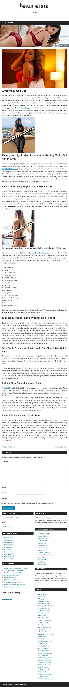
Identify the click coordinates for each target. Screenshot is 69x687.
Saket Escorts (42, 615)
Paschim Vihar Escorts (44, 620)
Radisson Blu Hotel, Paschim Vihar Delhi (16, 568)
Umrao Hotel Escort (10, 577)
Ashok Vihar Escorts (44, 632)
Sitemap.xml (7, 599)
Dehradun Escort (9, 542)
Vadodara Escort (9, 545)
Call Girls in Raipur (43, 667)
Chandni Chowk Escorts (45, 641)
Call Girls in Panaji (43, 676)
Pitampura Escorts (43, 608)
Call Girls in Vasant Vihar (45, 674)
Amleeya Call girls (60, 447)
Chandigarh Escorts (43, 533)
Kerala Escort (8, 549)
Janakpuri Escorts (43, 622)
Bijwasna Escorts (43, 639)
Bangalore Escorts (43, 536)
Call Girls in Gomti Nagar (45, 665)
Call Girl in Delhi (42, 540)
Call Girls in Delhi (7, 526)
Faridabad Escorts (43, 545)
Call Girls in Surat (43, 672)
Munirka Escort (42, 548)
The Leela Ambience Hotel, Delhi (13, 570)
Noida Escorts (42, 559)
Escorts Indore (42, 550)
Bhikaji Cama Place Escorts (46, 634)
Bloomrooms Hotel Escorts (12, 587)
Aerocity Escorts (43, 594)
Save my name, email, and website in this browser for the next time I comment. (28, 503)
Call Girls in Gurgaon (44, 552)
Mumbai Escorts (42, 538)
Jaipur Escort (42, 557)
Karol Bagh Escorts (43, 617)
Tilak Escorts (41, 629)
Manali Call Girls (9, 559)
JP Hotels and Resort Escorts (13, 582)
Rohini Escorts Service (44, 603)
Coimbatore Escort (9, 552)
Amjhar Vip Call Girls (9, 447)
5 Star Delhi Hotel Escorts (11, 580)
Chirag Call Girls (42, 643)
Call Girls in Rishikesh (44, 660)
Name (4, 487)
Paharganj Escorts (43, 599)
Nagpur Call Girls (9, 556)
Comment (5, 461)
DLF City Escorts (43, 655)
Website (4, 498)
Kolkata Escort (8, 547)
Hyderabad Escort (9, 554)
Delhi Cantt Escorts (43, 650)
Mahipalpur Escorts (43, 601)
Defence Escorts (43, 648)
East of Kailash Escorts (44, 627)
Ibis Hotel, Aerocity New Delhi (13, 573)
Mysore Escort (8, 537)
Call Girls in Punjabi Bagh (45, 679)
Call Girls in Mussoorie (44, 662)
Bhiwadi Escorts (42, 636)
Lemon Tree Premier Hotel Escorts (14, 584)
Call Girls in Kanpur (43, 669)
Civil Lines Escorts (43, 646)
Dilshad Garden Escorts (45, 653)
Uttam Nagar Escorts (44, 625)
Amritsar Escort (42, 564)
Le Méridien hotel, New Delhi (12, 575)
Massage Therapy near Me (46, 555)
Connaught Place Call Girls (46, 606)
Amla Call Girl (6, 388)
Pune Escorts (42, 543)
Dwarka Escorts (42, 596)
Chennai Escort (8, 540)
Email (4, 493)
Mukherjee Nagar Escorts (45, 658)
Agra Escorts (41, 562)
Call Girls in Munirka (44, 610)
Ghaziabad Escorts (43, 613)
